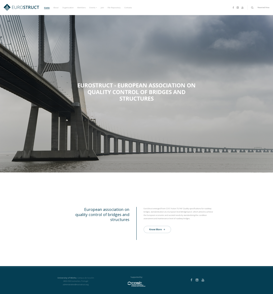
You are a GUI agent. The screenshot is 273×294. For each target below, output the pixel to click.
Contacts (128, 7)
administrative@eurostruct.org (75, 284)
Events (92, 7)
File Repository (114, 7)
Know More (155, 229)
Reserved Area (263, 7)
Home (47, 7)
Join (102, 7)
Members (81, 7)
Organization (68, 7)
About (56, 7)
